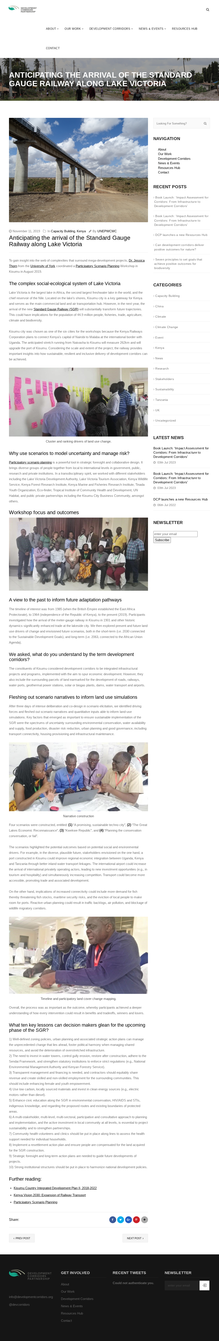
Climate (160, 316)
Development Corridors (109, 28)
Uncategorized (165, 420)
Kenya (81, 231)
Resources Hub (185, 28)
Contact (53, 48)
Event (159, 337)
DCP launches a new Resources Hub (181, 235)
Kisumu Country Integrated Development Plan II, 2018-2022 (55, 1188)
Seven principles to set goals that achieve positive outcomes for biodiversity (178, 264)
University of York (42, 266)
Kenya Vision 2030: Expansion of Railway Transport (50, 1195)
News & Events (151, 28)
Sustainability (164, 389)
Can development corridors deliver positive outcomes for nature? (179, 247)
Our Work (73, 28)
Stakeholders (164, 379)
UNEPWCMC (107, 231)
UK (157, 410)
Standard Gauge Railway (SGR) (56, 309)
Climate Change (166, 327)
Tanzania (161, 399)
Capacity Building (63, 231)
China (159, 306)
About (51, 28)
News (159, 358)
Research (162, 368)
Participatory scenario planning (30, 462)
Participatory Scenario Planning (97, 266)
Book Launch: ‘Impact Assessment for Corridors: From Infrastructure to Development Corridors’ (181, 202)
